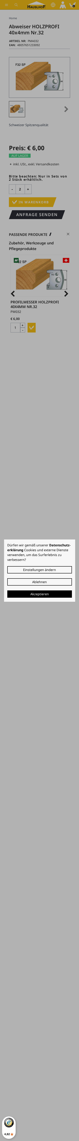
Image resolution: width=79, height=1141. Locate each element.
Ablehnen (39, 582)
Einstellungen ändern (39, 570)
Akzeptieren (39, 594)
